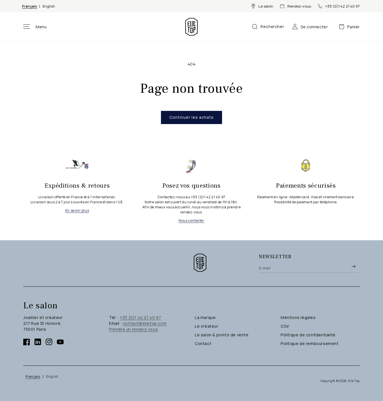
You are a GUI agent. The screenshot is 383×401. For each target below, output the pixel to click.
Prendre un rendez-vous (133, 329)
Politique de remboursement (310, 343)
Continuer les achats (191, 117)
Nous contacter (191, 220)
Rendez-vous (299, 6)
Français (29, 6)
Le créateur (206, 326)
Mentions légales (298, 317)
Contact (203, 343)
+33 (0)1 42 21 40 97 (342, 6)
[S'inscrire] (353, 266)
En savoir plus (77, 210)
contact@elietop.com (145, 323)
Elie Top (354, 381)
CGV (285, 326)
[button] (35, 26)
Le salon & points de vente (222, 334)
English (49, 6)
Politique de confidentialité (308, 334)
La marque (205, 317)
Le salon (266, 6)
